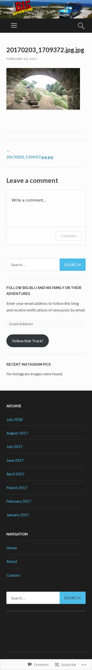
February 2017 (18, 501)
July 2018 (14, 419)
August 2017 (17, 432)
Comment (68, 236)
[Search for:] (46, 264)
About (11, 561)
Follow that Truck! (27, 340)
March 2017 (16, 487)
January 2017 (17, 514)
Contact (13, 575)
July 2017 (14, 446)
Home (11, 547)
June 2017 (15, 460)
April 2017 (15, 473)
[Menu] (14, 25)
